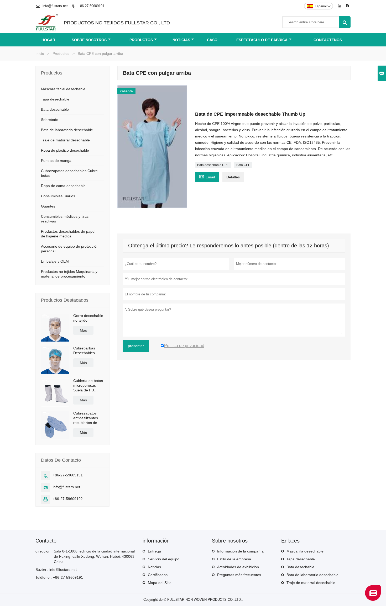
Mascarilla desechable (305, 551)
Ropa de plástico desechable (65, 150)
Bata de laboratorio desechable (67, 130)
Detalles (233, 177)
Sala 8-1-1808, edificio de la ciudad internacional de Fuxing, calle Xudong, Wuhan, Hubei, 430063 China (94, 556)
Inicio (39, 53)
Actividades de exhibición (238, 567)
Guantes (48, 206)
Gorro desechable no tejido (88, 317)
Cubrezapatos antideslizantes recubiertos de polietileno (85, 418)
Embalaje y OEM (55, 261)
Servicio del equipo (163, 559)
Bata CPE (243, 165)
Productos (141, 40)
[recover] (373, 599)
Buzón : (41, 569)
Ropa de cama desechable (63, 186)
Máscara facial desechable (63, 89)
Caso (212, 40)
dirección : (44, 551)
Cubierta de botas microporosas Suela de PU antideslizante (88, 385)
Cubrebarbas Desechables (84, 350)
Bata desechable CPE (213, 165)
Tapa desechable (55, 99)
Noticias (181, 40)
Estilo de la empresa (234, 559)
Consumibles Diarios (58, 196)
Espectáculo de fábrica (262, 40)
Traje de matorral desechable (65, 140)
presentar (136, 346)
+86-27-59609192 (68, 499)
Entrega (154, 551)
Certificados (158, 575)
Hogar (48, 40)
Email (207, 176)
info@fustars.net (55, 6)
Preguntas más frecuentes (239, 575)
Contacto (45, 541)
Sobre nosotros (89, 40)
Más (83, 330)
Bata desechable (55, 109)
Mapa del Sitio (159, 583)
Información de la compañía (240, 551)
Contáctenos (328, 40)
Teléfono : (43, 577)
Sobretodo (49, 120)
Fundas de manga (56, 160)
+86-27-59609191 (91, 6)
